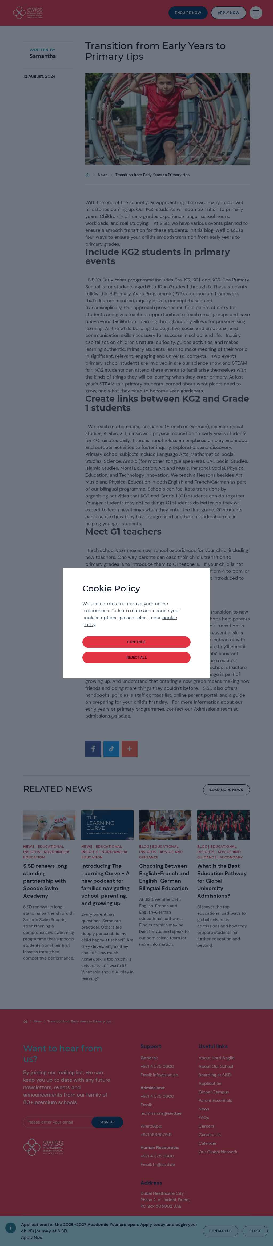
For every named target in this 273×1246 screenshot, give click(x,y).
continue (136, 642)
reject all (136, 657)
